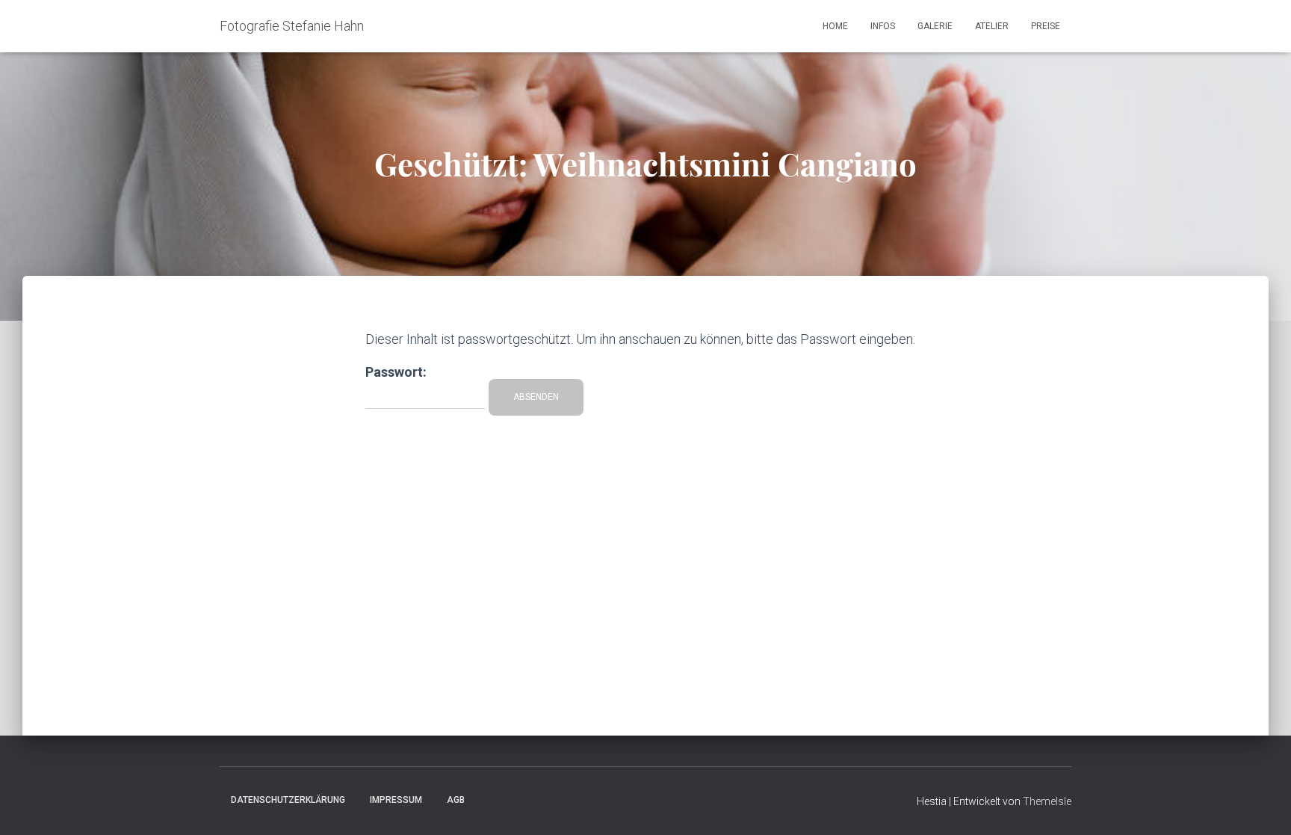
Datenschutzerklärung (288, 800)
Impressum (396, 800)
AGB (456, 800)
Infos (882, 26)
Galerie (935, 26)
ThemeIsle (1047, 801)
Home (835, 26)
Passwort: (396, 372)
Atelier (992, 26)
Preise (1045, 26)
